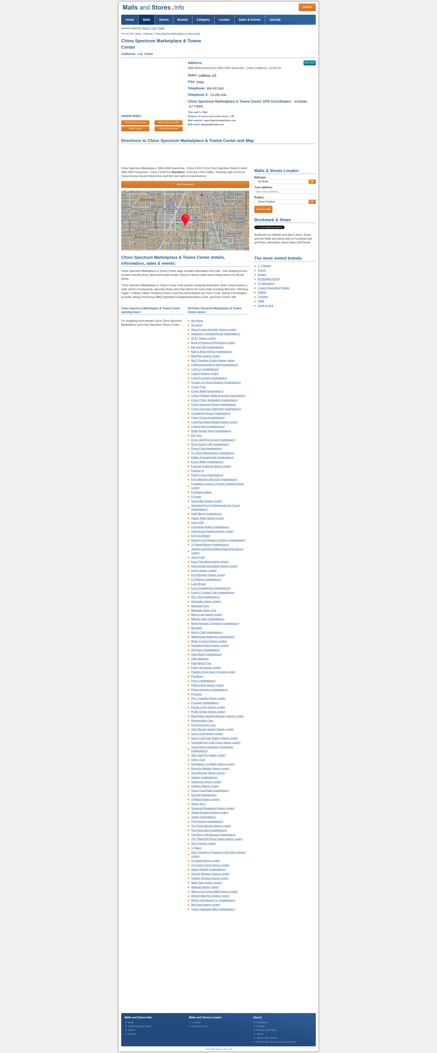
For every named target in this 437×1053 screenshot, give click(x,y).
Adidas (262, 292)
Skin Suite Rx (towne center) (208, 755)
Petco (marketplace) (203, 680)
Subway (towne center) (205, 786)
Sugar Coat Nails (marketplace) (210, 790)
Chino (200, 81)
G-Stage (196, 496)
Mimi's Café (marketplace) (207, 632)
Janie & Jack (265, 305)
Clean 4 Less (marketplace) (207, 417)
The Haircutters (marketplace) (209, 830)
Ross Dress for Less (203, 725)
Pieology (196, 694)
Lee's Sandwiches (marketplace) (211, 588)
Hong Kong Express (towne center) (212, 531)
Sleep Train (198, 759)
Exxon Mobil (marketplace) (207, 461)
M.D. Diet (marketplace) (205, 597)
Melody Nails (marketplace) (207, 619)
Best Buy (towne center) (205, 356)
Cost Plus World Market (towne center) (214, 422)
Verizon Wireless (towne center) (210, 873)
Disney (262, 274)
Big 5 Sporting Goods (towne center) (213, 360)
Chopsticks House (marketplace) (211, 413)
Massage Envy (200, 605)
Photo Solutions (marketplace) (209, 689)
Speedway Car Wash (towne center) (213, 764)
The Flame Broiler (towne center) (211, 825)
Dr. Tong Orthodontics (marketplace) (213, 453)
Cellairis (263, 296)
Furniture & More (201, 492)
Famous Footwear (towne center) (211, 466)
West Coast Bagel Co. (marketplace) (213, 900)
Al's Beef (196, 325)
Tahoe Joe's (198, 803)
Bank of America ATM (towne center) (213, 342)
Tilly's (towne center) (203, 843)
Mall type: (260, 177)
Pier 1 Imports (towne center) (208, 698)
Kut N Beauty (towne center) (208, 575)
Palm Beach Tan (201, 663)
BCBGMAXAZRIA (269, 279)
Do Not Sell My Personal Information (276, 1041)
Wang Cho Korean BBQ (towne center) (214, 891)
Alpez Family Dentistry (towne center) (213, 329)
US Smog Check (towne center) (210, 865)
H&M (261, 301)
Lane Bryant (198, 583)
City (153, 28)
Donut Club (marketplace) (206, 448)
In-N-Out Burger (200, 535)
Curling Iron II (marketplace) (208, 426)
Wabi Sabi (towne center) (206, 882)
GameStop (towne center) (206, 501)
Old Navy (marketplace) (205, 650)
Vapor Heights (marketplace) (208, 869)
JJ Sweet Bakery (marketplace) (210, 544)
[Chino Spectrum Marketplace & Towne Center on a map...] (185, 220)
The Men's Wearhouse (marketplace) (213, 834)
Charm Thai (198, 387)
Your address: (263, 187)
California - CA (207, 75)
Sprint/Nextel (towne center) (208, 773)
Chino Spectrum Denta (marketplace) (213, 404)
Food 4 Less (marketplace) (207, 475)
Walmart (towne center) (205, 887)
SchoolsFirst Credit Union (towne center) (215, 742)
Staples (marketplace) (204, 777)
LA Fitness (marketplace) (206, 579)
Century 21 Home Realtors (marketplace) (216, 382)
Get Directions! (185, 184)
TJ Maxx (196, 847)
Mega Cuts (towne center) (206, 614)
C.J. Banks (264, 265)
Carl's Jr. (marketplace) (205, 369)
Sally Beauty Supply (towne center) (212, 729)
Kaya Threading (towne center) (210, 561)
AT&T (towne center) (203, 338)
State (161, 28)
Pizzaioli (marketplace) (205, 702)
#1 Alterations (266, 283)
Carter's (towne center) (204, 373)
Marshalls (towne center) (206, 601)
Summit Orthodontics (203, 795)
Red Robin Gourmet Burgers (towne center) (217, 716)
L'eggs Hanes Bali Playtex (274, 288)
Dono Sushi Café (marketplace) (210, 444)
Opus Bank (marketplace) (206, 654)
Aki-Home (197, 320)
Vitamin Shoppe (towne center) (210, 878)
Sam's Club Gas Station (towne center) (214, 738)
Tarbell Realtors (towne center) (209, 812)
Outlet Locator (135, 128)
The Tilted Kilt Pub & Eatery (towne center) (217, 839)
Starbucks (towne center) (206, 781)
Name (145, 28)
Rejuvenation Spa (202, 720)
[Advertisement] (261, 44)
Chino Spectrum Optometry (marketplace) (216, 409)
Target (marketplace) (203, 817)
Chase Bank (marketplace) (207, 391)
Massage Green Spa (203, 610)
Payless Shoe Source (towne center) (213, 672)
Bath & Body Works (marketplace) (211, 351)
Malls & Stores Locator (168, 122)
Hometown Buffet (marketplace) (210, 527)
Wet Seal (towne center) (205, 904)
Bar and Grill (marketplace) (207, 347)
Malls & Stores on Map (135, 122)
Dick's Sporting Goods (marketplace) (213, 439)
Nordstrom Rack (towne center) (210, 645)
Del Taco (196, 435)
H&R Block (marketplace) (206, 513)
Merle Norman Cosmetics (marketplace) (215, 623)
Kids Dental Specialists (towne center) (214, 566)
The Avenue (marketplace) (207, 821)
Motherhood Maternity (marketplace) (213, 636)
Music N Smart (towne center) (209, 641)
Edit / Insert (310, 63)
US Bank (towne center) (205, 860)
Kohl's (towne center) (204, 570)
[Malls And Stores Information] (160, 7)
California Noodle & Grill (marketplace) (214, 364)
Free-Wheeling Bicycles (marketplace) (214, 479)
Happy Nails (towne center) (207, 518)
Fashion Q (197, 470)
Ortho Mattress (200, 658)
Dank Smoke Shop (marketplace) (211, 431)
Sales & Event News (168, 128)
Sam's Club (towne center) (207, 733)
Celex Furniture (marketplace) (209, 378)
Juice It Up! (198, 557)
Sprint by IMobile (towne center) (210, 768)
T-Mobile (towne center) (205, 799)
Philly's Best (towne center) (207, 685)
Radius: (259, 197)
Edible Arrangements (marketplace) (212, 457)
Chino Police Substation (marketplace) (214, 400)
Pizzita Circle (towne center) (208, 707)
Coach (262, 270)
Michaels (196, 628)
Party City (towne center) (206, 667)
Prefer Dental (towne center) (208, 711)
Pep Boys (197, 676)
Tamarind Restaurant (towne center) (212, 808)
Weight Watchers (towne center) (210, 895)
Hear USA (197, 522)
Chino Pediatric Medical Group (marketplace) (218, 395)
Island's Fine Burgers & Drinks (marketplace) (218, 540)
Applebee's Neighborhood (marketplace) (215, 333)
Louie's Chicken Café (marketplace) (212, 592)
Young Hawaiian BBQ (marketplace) (213, 909)
